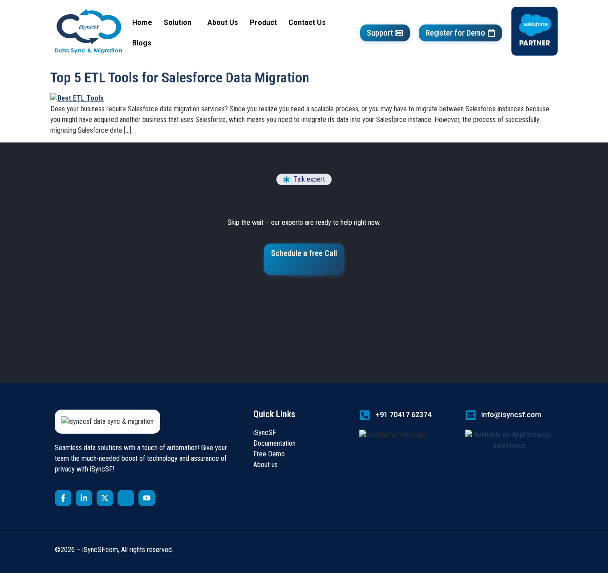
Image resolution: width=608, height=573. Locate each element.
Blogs (141, 43)
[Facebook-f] (63, 498)
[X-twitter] (105, 498)
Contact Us (307, 22)
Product (263, 22)
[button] (180, 22)
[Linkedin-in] (84, 498)
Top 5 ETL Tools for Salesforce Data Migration (179, 77)
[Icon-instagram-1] (126, 498)
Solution (177, 22)
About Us (222, 22)
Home (142, 22)
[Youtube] (146, 498)
